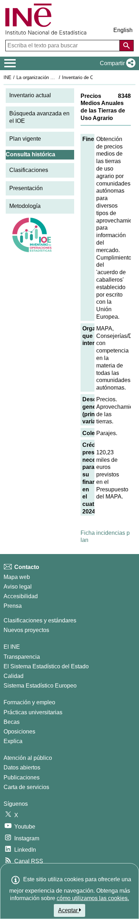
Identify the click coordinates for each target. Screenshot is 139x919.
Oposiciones (19, 732)
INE (7, 77)
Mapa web (17, 577)
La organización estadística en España (56, 77)
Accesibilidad (21, 596)
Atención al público (28, 758)
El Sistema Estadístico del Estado (46, 666)
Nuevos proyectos (26, 630)
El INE (12, 647)
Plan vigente (25, 139)
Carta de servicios (26, 787)
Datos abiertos (22, 767)
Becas (12, 722)
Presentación (26, 188)
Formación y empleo (29, 702)
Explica (13, 741)
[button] (116, 63)
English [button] (123, 30)
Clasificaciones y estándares (40, 620)
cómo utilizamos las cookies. (93, 898)
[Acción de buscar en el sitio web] (126, 45)
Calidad (14, 676)
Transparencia (22, 657)
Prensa (13, 606)
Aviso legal (18, 587)
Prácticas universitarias (33, 712)
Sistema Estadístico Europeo (40, 686)
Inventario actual (30, 95)
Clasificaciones (28, 170)
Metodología (25, 206)
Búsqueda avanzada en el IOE (39, 117)
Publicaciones (22, 777)
